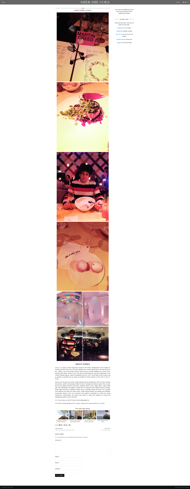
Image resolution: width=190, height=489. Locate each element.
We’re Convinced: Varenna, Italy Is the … (89, 421)
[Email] (185, 2)
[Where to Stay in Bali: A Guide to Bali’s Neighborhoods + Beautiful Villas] (103, 414)
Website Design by (182, 487)
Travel (3, 2)
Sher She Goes (94, 2)
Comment (58, 440)
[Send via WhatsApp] (68, 425)
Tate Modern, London (105, 429)
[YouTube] (183, 2)
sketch (57, 367)
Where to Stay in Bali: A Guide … (103, 421)
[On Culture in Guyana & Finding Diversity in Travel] (62, 414)
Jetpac (119, 42)
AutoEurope (120, 39)
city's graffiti (100, 403)
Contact (178, 2)
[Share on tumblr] (66, 425)
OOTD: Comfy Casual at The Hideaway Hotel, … (75, 421)
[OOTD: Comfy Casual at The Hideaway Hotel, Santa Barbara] (75, 414)
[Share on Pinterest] (65, 425)
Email (57, 462)
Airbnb (118, 31)
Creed (75, 373)
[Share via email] (59, 425)
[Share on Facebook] (61, 425)
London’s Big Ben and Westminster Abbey (64, 429)
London (82, 8)
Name (57, 456)
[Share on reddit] (70, 425)
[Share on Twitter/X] (63, 425)
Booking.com (121, 28)
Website (57, 469)
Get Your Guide (120, 34)
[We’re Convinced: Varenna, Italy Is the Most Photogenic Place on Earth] (89, 414)
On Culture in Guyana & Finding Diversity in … (61, 421)
